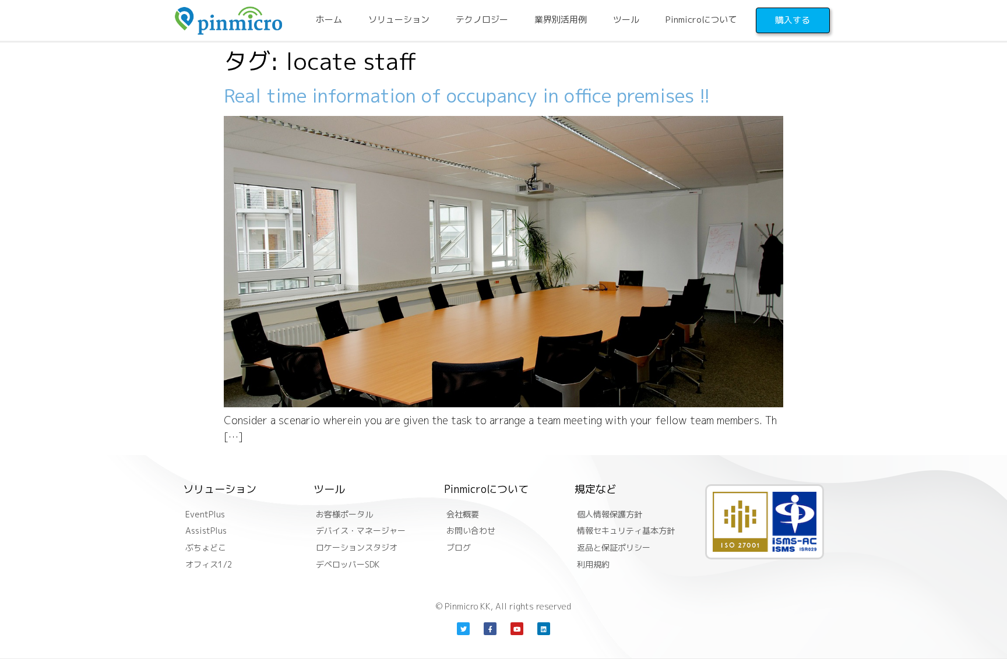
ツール (626, 19)
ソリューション (398, 19)
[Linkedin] (543, 628)
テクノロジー (482, 19)
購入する (792, 20)
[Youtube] (516, 628)
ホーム (329, 19)
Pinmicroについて (701, 19)
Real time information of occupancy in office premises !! (467, 95)
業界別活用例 (560, 19)
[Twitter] (463, 628)
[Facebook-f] (490, 628)
